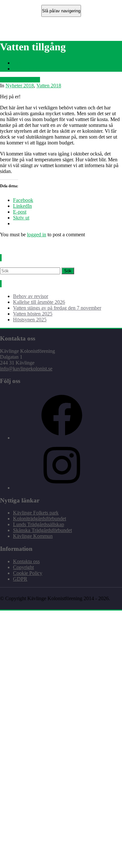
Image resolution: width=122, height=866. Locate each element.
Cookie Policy (27, 573)
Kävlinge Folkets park (36, 512)
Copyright (23, 567)
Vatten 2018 (48, 85)
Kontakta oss (26, 561)
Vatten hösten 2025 (32, 313)
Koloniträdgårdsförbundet (39, 518)
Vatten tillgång (28, 68)
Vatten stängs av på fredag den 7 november (57, 308)
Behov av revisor (30, 296)
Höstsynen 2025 (30, 319)
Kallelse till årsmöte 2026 (39, 302)
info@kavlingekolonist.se (26, 368)
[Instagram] (62, 487)
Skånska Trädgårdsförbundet (42, 530)
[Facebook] (62, 437)
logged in (36, 234)
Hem (18, 63)
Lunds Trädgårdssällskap (38, 524)
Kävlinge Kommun (33, 536)
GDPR (20, 579)
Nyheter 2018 (20, 85)
